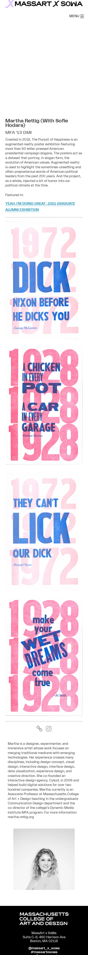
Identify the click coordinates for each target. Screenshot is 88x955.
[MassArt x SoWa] (44, 4)
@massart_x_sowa (44, 948)
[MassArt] (44, 919)
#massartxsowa (44, 952)
